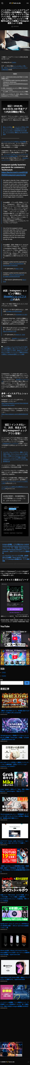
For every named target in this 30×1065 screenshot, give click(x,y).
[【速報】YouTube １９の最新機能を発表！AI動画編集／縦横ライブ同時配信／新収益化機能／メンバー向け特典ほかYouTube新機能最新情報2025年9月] (15, 856)
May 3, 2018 (19, 268)
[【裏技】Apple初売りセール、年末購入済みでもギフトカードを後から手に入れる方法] (15, 700)
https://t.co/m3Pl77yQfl (9, 331)
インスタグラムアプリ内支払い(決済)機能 (13, 141)
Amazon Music (5, 619)
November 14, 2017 (21, 314)
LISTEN (15, 621)
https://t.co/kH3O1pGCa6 (17, 274)
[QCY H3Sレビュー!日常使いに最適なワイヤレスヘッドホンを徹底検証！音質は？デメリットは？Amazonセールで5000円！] (15, 752)
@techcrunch (7, 265)
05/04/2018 (15, 26)
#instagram (14, 265)
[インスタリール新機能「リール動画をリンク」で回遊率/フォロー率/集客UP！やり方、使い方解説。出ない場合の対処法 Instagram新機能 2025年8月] (15, 992)
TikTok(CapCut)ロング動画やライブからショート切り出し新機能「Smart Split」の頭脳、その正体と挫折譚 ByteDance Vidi (14, 737)
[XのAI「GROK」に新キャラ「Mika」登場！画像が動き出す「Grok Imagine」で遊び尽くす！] (15, 779)
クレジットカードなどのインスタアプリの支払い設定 (14, 481)
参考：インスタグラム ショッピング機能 (15, 91)
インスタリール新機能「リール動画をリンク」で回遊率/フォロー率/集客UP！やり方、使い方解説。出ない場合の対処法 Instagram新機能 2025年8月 (15, 1004)
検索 (1, 679)
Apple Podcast (14, 619)
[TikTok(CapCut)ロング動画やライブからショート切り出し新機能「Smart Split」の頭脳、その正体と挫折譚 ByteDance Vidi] (15, 725)
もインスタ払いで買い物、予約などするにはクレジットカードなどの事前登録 (14, 67)
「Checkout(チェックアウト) (9, 443)
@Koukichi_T (12, 508)
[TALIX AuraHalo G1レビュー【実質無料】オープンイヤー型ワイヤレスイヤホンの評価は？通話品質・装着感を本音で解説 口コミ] (15, 804)
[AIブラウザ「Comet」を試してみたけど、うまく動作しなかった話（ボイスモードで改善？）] (15, 831)
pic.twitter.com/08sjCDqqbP (14, 311)
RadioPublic (21, 621)
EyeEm (14, 62)
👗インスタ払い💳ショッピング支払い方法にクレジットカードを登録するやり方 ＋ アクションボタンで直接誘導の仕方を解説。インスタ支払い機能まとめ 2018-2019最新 (16, 130)
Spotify (21, 619)
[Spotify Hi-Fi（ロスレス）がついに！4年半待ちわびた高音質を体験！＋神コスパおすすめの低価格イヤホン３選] (15, 913)
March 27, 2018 (20, 334)
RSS (27, 621)
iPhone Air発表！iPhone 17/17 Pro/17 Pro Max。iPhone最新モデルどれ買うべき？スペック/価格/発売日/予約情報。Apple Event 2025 (14, 952)
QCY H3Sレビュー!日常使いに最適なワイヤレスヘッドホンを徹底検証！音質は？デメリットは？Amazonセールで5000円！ (14, 764)
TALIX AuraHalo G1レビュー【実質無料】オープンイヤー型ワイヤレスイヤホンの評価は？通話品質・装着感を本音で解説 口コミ (14, 816)
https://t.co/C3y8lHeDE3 (17, 263)
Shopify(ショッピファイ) (19, 338)
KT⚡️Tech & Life (15, 3)
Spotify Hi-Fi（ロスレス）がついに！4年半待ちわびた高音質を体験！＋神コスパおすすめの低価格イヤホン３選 (14, 925)
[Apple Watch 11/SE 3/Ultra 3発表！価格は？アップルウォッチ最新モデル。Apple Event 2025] (15, 967)
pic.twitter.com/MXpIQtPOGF (11, 276)
